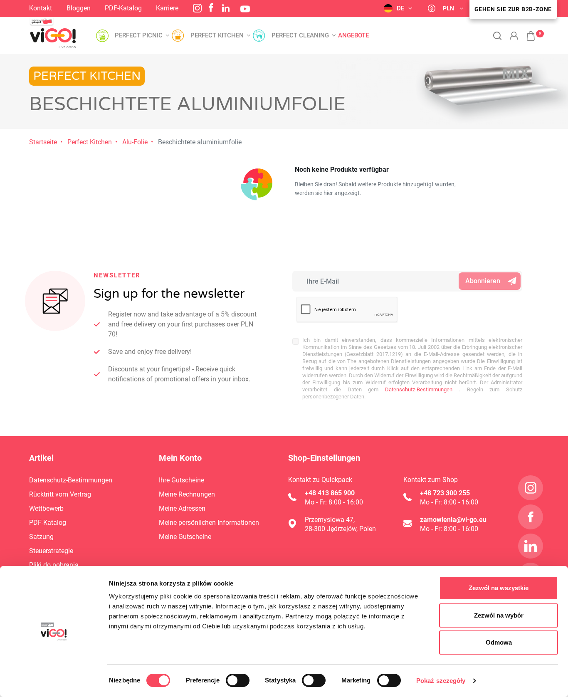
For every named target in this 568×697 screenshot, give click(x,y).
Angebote (353, 35)
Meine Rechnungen (187, 494)
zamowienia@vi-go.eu (453, 520)
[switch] (237, 680)
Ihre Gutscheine (181, 480)
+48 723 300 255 (445, 493)
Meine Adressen (182, 508)
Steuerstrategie (51, 551)
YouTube (245, 9)
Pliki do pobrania (54, 565)
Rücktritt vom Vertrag (60, 494)
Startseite (43, 142)
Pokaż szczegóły (441, 680)
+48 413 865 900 (330, 493)
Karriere (167, 8)
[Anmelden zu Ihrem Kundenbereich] (514, 35)
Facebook (211, 7)
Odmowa (499, 642)
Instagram (197, 8)
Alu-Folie (135, 142)
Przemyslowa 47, (330, 520)
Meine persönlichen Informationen (209, 522)
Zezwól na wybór (499, 615)
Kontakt (40, 8)
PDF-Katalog (123, 8)
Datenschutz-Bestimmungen (415, 389)
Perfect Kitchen (89, 142)
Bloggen (79, 8)
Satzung (41, 537)
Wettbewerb (46, 508)
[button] (526, 31)
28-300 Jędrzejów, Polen (340, 529)
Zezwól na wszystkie (498, 587)
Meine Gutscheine (185, 537)
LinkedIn (226, 8)
